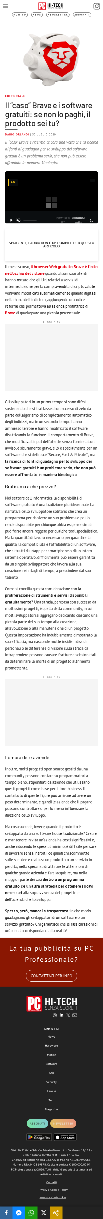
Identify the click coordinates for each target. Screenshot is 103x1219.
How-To (20, 14)
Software (51, 1064)
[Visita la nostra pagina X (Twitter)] (68, 1015)
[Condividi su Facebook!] (6, 1213)
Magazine (51, 1109)
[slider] (30, 220)
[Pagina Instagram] (96, 6)
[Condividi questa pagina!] (56, 1213)
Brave (10, 313)
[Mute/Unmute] (18, 220)
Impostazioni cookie (53, 1197)
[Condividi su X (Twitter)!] (44, 1213)
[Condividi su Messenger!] (18, 1213)
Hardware (51, 1045)
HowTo (51, 1091)
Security (51, 1082)
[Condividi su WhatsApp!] (31, 1213)
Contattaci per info (51, 976)
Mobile (51, 1055)
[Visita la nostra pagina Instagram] (55, 1015)
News (37, 14)
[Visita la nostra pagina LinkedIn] (61, 1015)
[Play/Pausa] (11, 220)
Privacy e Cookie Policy (53, 1190)
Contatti (51, 1182)
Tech (51, 1100)
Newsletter (58, 14)
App (51, 1073)
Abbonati (82, 14)
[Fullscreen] (92, 220)
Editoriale (15, 96)
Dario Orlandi (17, 134)
